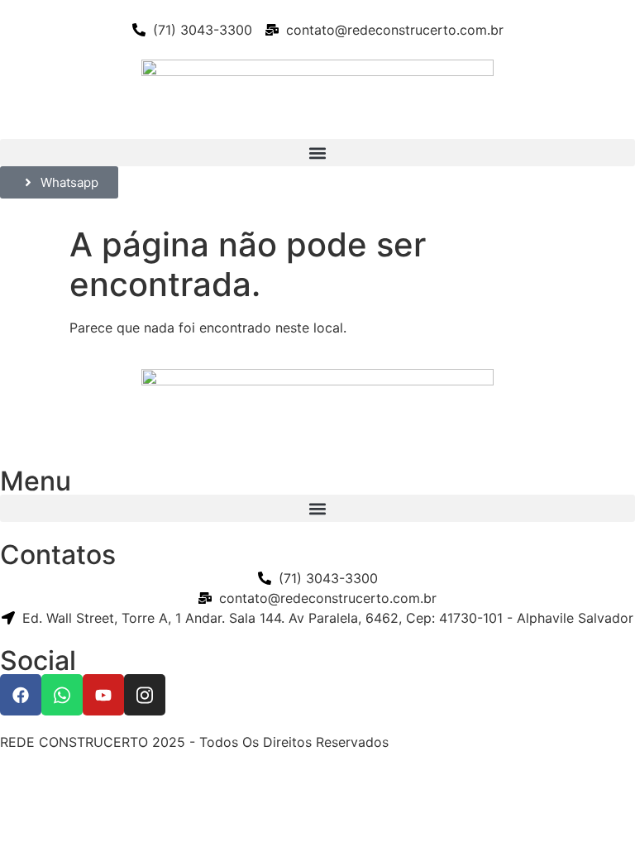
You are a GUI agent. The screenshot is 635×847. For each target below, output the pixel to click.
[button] (317, 152)
